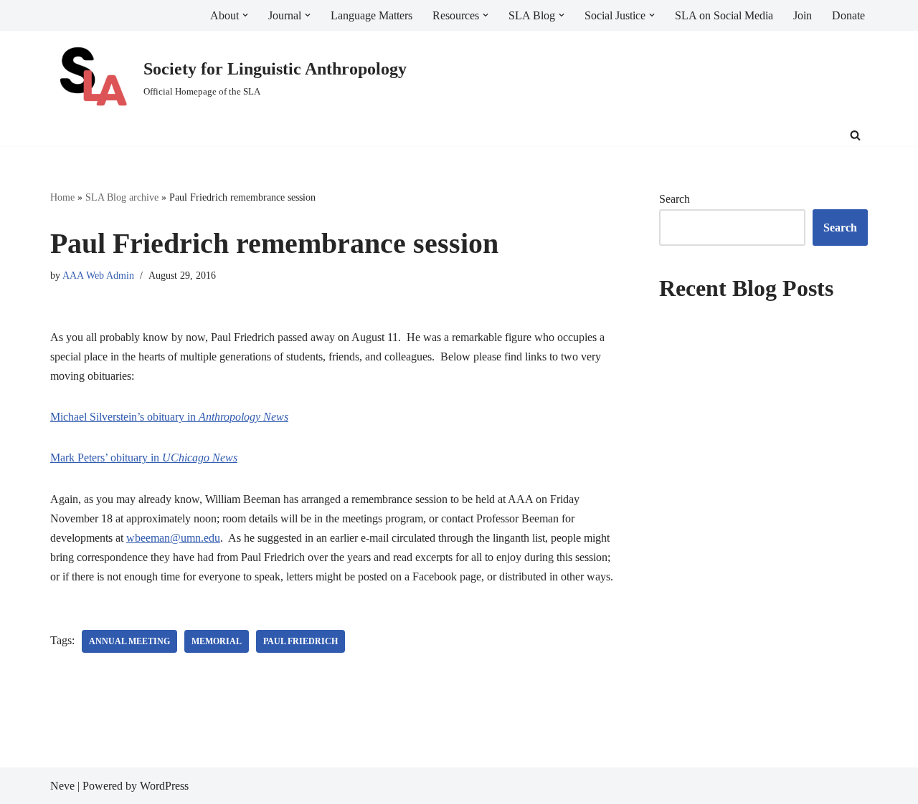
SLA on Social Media (724, 15)
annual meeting (129, 641)
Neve (62, 786)
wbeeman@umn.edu (173, 538)
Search (674, 199)
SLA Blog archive (121, 197)
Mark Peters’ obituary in (143, 457)
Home (62, 197)
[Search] (855, 135)
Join (802, 15)
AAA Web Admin (98, 275)
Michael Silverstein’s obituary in (169, 417)
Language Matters (371, 15)
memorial (216, 641)
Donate (848, 15)
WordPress (164, 786)
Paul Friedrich (300, 641)
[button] (245, 15)
